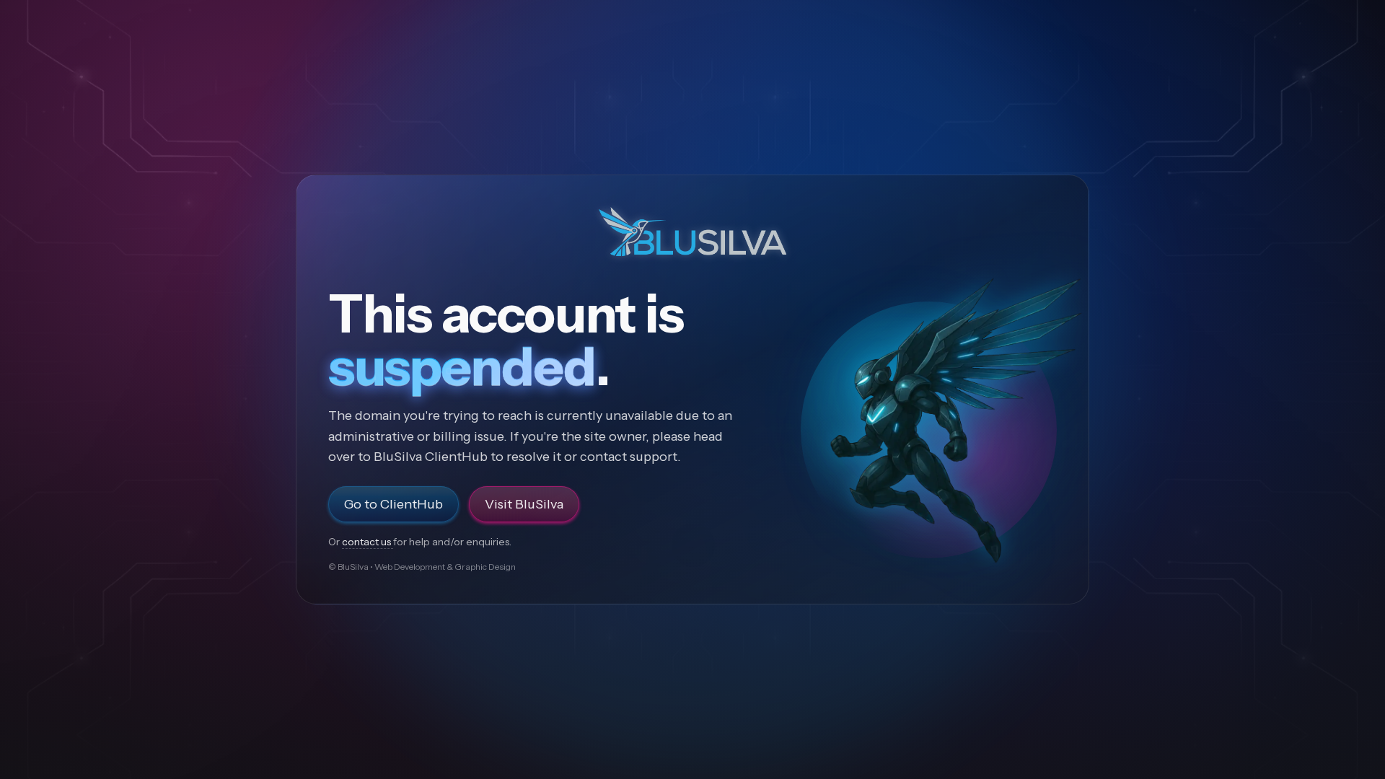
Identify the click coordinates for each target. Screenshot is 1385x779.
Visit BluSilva (524, 504)
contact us (367, 541)
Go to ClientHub (393, 504)
